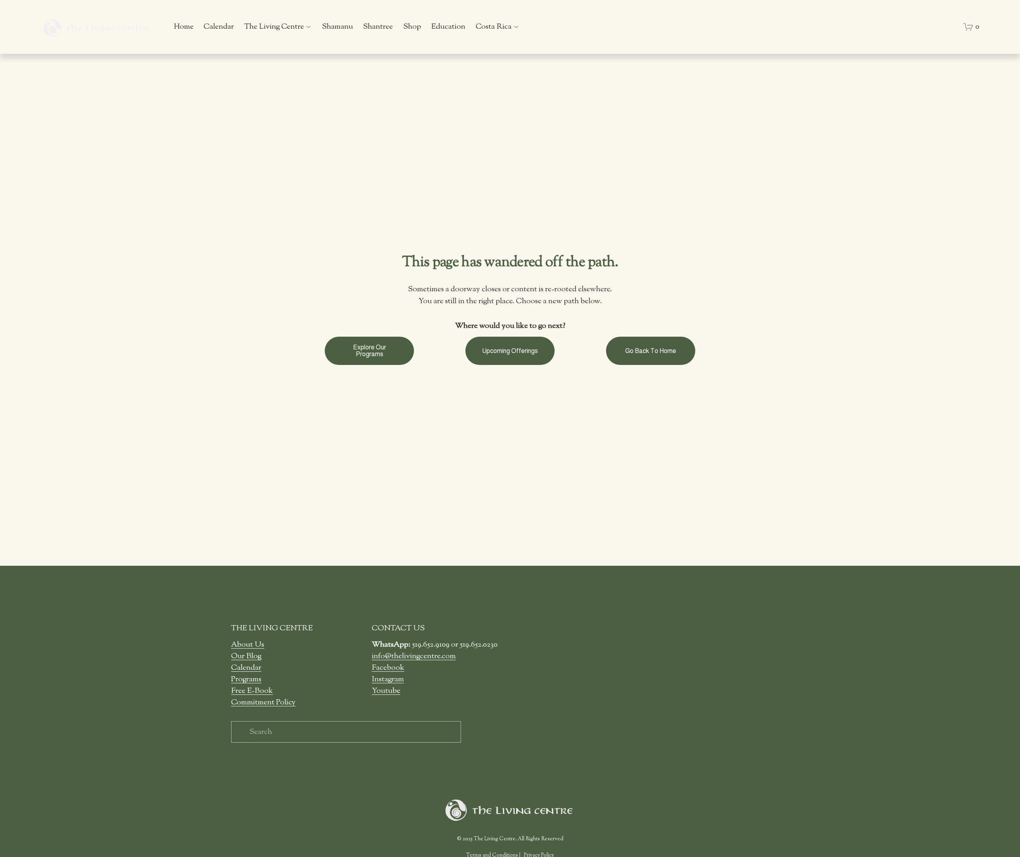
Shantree (378, 26)
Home (184, 26)
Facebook (388, 667)
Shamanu (337, 26)
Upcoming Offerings (510, 350)
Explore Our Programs (369, 350)
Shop (412, 26)
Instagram (388, 679)
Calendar (219, 26)
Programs (246, 679)
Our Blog (246, 656)
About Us (247, 644)
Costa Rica (494, 26)
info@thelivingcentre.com (414, 656)
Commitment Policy (263, 702)
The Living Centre (274, 26)
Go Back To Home (650, 350)
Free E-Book (252, 690)
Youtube (386, 690)
